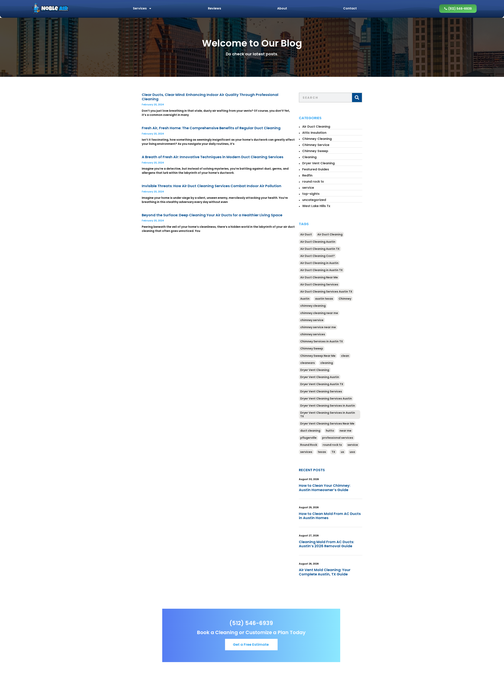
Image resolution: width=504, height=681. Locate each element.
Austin (304, 299)
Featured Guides (315, 169)
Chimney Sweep (315, 151)
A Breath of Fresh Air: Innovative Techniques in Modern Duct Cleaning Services (212, 156)
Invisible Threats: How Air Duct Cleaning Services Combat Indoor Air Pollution (211, 185)
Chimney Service (315, 145)
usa (352, 452)
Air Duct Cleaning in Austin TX (321, 270)
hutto (330, 431)
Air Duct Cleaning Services (319, 284)
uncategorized (314, 200)
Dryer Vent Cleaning (318, 163)
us (342, 452)
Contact (350, 8)
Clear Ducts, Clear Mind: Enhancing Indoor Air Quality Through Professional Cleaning (210, 96)
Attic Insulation (314, 132)
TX (333, 452)
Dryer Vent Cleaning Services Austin (326, 398)
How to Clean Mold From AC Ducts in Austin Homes (330, 515)
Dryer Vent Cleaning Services (321, 391)
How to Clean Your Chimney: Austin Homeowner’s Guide (324, 487)
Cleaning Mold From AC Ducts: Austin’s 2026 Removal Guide (326, 544)
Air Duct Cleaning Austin (317, 242)
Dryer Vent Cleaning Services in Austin (327, 406)
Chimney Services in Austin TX (321, 341)
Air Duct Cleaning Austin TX (320, 249)
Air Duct (306, 234)
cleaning (326, 363)
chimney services (312, 334)
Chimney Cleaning (317, 139)
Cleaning (309, 157)
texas (322, 452)
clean (345, 356)
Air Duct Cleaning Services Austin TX (326, 292)
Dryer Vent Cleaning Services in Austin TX (327, 414)
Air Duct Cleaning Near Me (319, 277)
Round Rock (308, 445)
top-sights (311, 193)
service (308, 187)
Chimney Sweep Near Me (317, 356)
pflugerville (308, 438)
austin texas (324, 299)
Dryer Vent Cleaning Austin (319, 377)
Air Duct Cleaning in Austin (319, 263)
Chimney (345, 299)
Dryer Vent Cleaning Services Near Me (327, 424)
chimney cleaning (313, 306)
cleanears (307, 363)
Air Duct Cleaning (316, 126)
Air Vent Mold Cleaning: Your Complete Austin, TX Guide (324, 572)
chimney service (311, 320)
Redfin (307, 175)
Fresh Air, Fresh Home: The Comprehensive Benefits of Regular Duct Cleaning (211, 127)
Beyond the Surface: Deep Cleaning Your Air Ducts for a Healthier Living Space (212, 215)
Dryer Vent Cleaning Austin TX (321, 384)
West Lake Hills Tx (316, 206)
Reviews (214, 8)
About (282, 8)
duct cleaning (310, 431)
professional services (337, 438)
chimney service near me (318, 327)
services (306, 452)
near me (345, 431)
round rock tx (313, 181)
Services (140, 8)
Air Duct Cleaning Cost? (317, 256)
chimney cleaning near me (319, 313)
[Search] (357, 97)
